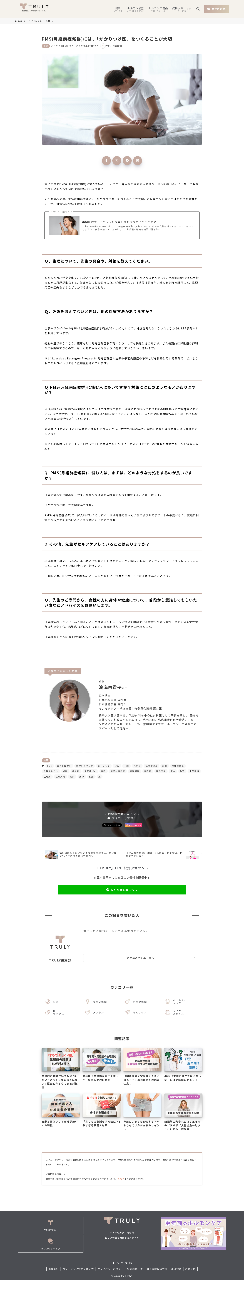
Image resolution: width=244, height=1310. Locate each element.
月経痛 (147, 771)
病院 (72, 776)
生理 (46, 45)
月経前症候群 (118, 771)
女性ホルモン (51, 771)
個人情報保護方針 (156, 1269)
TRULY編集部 (60, 960)
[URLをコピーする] (137, 160)
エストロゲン (64, 765)
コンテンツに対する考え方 (78, 1269)
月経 (103, 771)
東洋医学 (161, 771)
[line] (126, 1262)
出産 (164, 765)
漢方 (172, 771)
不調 (126, 765)
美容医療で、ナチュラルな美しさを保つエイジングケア (119, 222)
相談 (91, 776)
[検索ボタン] (198, 9)
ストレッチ (104, 765)
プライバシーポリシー (111, 1269)
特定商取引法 (135, 1269)
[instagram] (122, 1262)
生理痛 (47, 776)
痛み (81, 776)
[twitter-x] (117, 1262)
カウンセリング (84, 765)
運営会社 (53, 1269)
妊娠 (65, 771)
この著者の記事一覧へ (140, 958)
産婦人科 (60, 776)
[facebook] (113, 1262)
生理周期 (194, 771)
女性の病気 (178, 765)
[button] (106, 160)
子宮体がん (90, 771)
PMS (49, 765)
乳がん (137, 765)
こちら (121, 1178)
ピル (116, 765)
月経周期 (134, 771)
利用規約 (176, 1269)
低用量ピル (151, 765)
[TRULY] (34, 9)
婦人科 (76, 771)
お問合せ (190, 1269)
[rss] (130, 1262)
